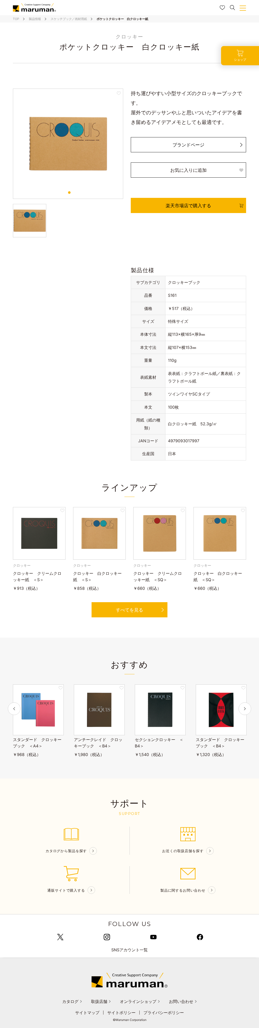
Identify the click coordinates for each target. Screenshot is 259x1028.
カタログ (70, 1001)
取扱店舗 (99, 1001)
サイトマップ (87, 1013)
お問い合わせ (181, 1001)
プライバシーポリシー (163, 1013)
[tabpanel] (68, 144)
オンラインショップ (138, 1001)
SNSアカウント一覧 (129, 949)
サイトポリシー (121, 1013)
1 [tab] (69, 192)
